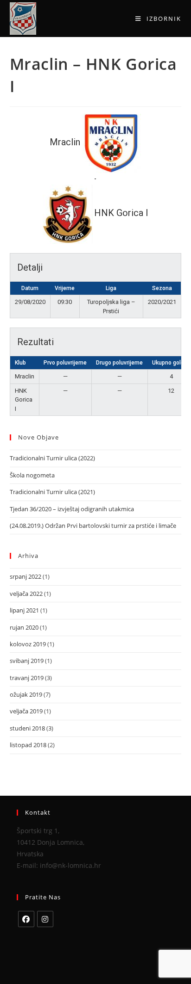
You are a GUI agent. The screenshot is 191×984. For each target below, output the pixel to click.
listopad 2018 (28, 745)
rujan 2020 (24, 627)
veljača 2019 (26, 711)
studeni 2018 (27, 728)
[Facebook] (26, 919)
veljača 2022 (26, 593)
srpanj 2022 (25, 576)
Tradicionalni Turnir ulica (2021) (52, 492)
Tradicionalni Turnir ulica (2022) (52, 458)
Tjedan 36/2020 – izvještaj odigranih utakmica (72, 509)
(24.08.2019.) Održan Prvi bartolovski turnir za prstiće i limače (93, 525)
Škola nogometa (32, 475)
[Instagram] (45, 919)
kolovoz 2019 (28, 644)
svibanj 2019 (27, 660)
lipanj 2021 (24, 610)
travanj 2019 (27, 678)
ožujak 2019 (26, 694)
